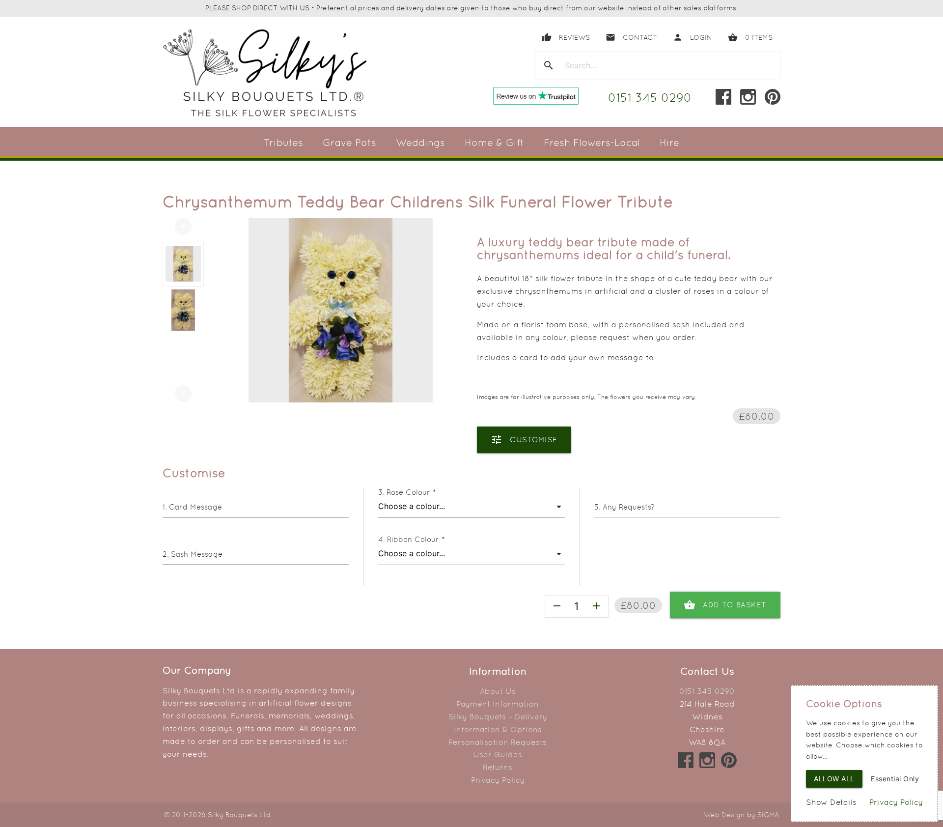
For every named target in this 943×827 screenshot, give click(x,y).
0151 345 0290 (650, 97)
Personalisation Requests (497, 742)
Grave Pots (349, 142)
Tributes (283, 142)
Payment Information (497, 704)
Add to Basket (725, 605)
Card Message (195, 507)
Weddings (420, 142)
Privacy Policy (498, 780)
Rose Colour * (411, 492)
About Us (498, 691)
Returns (497, 767)
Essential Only (895, 778)
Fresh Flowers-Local (592, 142)
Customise (524, 440)
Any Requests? (629, 507)
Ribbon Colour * (415, 539)
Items (750, 37)
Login (692, 37)
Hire (669, 142)
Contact (631, 37)
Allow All (834, 778)
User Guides (497, 754)
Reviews (566, 37)
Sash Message (196, 554)
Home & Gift (494, 142)
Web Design (724, 815)
